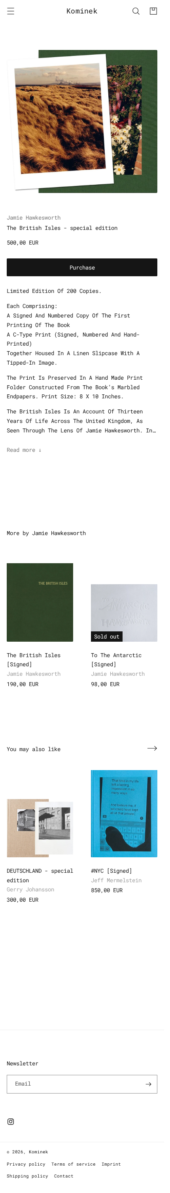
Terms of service (73, 1164)
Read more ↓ (24, 449)
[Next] (152, 748)
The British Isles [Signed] (33, 659)
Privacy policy (26, 1164)
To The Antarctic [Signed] (116, 659)
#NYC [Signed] (111, 870)
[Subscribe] (148, 1084)
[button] (10, 11)
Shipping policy (27, 1176)
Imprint (111, 1164)
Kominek (38, 1152)
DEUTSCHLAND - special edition (40, 875)
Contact (64, 1176)
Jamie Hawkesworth (33, 217)
